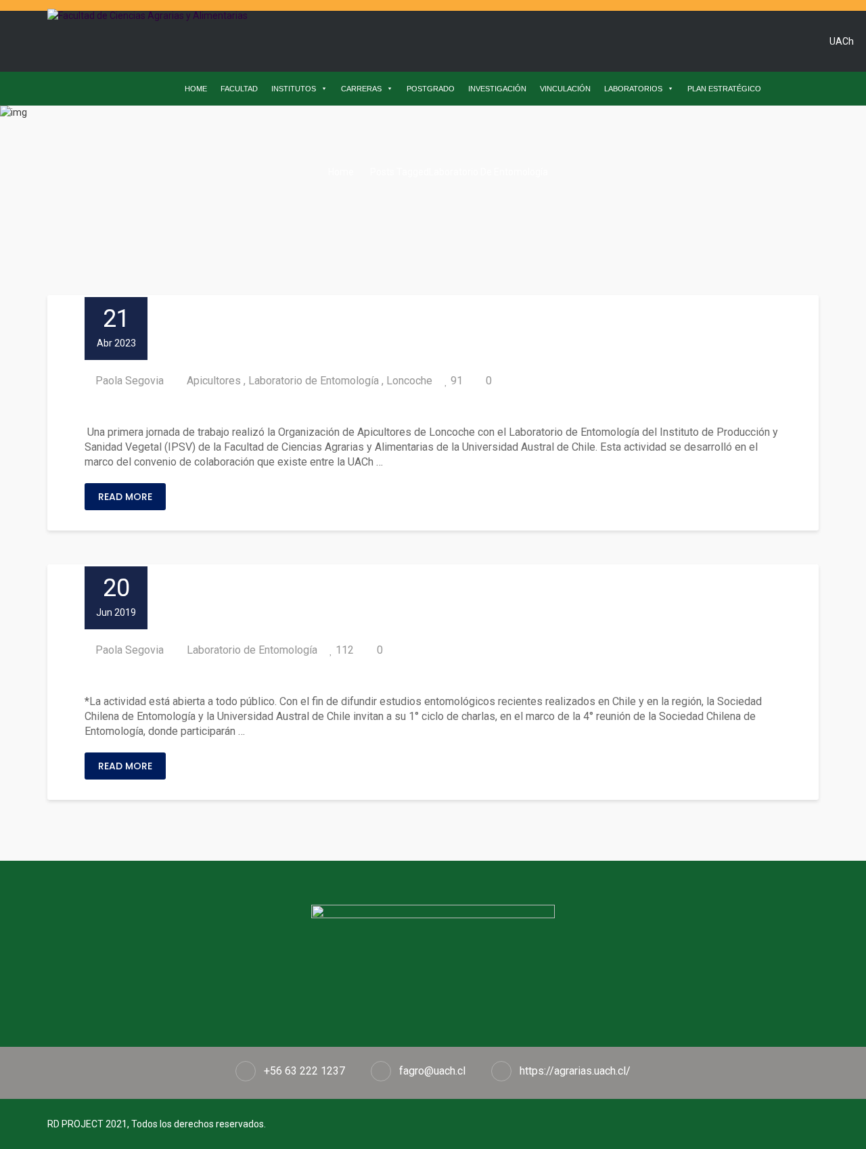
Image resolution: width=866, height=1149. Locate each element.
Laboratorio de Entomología (313, 380)
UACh (841, 41)
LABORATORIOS (633, 89)
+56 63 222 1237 (304, 1070)
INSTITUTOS (293, 89)
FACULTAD (239, 89)
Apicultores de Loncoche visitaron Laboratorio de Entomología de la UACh (338, 407)
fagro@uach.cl (432, 1070)
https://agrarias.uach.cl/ (575, 1070)
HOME (196, 89)
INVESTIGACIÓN (497, 89)
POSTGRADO (431, 89)
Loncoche (409, 380)
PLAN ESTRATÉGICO (724, 89)
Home (340, 171)
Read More (125, 496)
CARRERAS (361, 89)
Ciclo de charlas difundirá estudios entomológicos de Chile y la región (324, 676)
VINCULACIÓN (565, 89)
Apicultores (214, 380)
